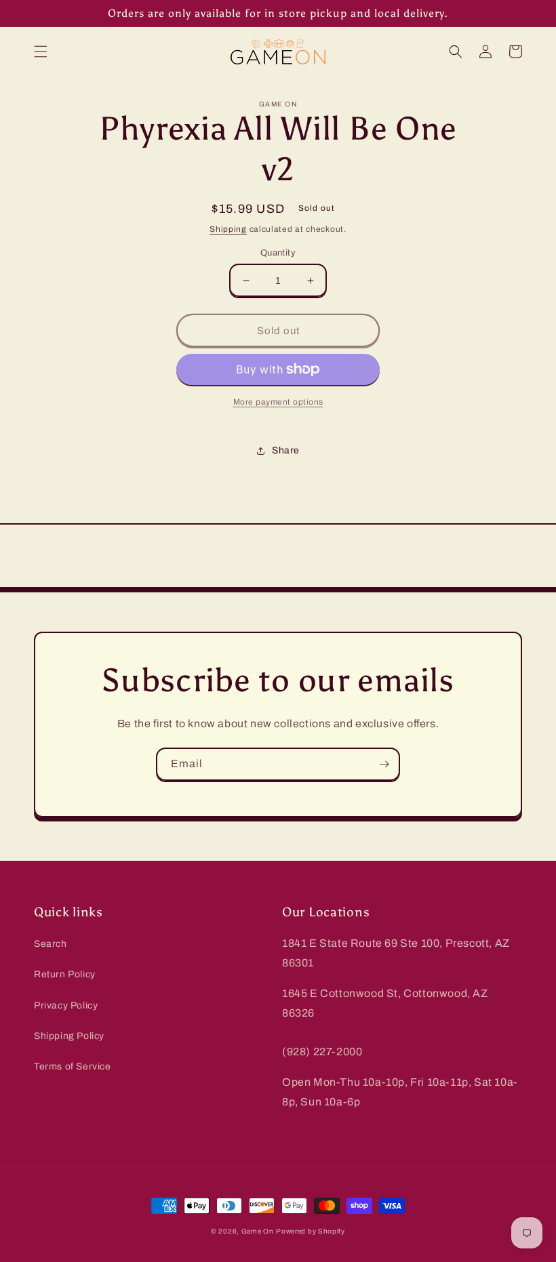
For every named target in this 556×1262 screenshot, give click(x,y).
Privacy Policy (66, 1005)
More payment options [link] (278, 402)
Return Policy (65, 974)
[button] (41, 51)
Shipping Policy (69, 1036)
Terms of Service (72, 1066)
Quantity (278, 253)
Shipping (228, 229)
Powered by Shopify (310, 1231)
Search (50, 944)
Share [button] (286, 450)
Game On (257, 1231)
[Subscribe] (384, 764)
